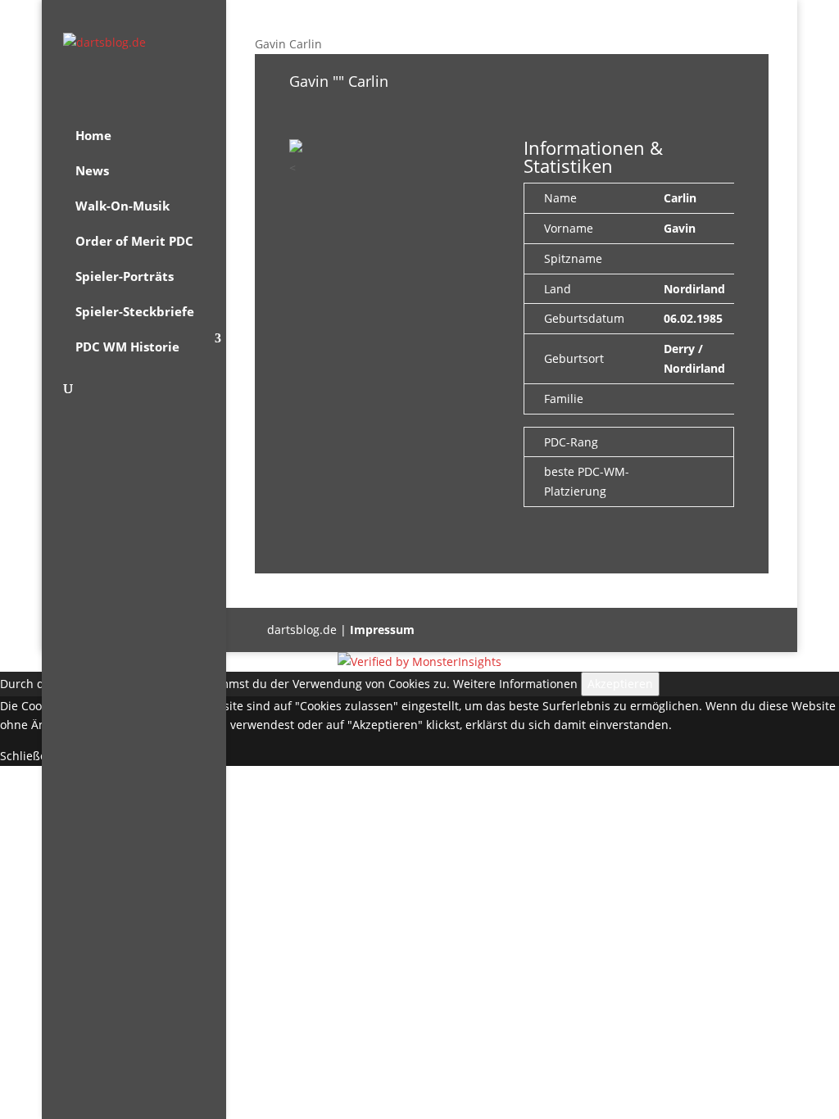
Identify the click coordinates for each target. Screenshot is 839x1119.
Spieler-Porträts (124, 276)
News (92, 170)
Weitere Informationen (515, 683)
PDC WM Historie (127, 346)
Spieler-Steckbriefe (134, 311)
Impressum (382, 629)
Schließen (27, 755)
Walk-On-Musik (122, 205)
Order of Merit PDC (134, 241)
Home (93, 135)
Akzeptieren (620, 683)
